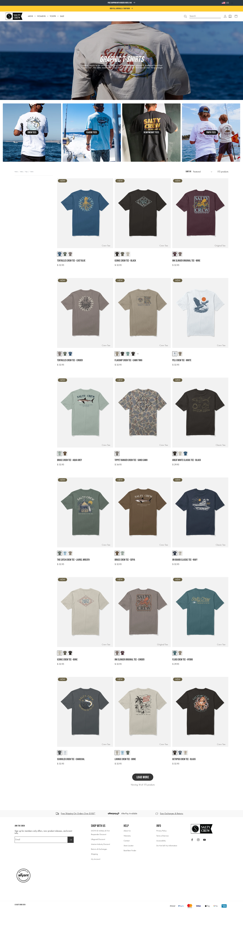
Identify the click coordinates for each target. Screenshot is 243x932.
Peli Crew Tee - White (181, 360)
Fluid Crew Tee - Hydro (182, 659)
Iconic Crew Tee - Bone (67, 659)
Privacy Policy (161, 831)
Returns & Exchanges (99, 849)
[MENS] (35, 16)
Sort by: (188, 171)
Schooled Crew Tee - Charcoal (71, 759)
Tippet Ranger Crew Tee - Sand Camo (131, 460)
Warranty (127, 836)
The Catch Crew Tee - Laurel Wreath (73, 559)
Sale (62, 16)
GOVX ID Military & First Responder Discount (100, 832)
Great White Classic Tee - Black (186, 460)
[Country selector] (231, 2)
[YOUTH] (58, 16)
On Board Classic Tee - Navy (184, 559)
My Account (95, 859)
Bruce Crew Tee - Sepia (125, 559)
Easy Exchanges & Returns (171, 813)
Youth (53, 16)
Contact (127, 841)
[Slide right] (240, 813)
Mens (30, 16)
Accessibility (161, 841)
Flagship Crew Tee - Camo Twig (128, 360)
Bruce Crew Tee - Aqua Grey (69, 460)
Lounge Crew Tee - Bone (125, 759)
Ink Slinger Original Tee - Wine (186, 260)
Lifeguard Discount (98, 839)
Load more (143, 777)
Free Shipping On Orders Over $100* (78, 813)
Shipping (94, 854)
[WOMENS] (47, 16)
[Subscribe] (71, 840)
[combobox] (205, 15)
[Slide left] (3, 813)
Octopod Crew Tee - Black (184, 759)
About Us (127, 831)
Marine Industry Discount (100, 844)
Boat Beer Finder (130, 850)
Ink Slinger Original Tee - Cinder (129, 659)
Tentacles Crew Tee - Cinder (70, 360)
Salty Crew (19, 905)
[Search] (185, 16)
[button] (225, 16)
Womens (41, 16)
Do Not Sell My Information (166, 845)
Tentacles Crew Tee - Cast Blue (71, 260)
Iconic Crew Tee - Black (125, 260)
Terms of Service (162, 836)
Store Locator (128, 845)
